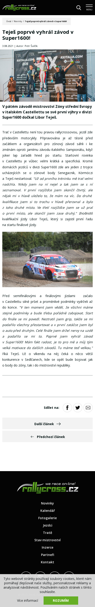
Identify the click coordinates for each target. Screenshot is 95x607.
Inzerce (47, 547)
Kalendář (47, 510)
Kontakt (47, 562)
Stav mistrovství (47, 540)
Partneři (47, 555)
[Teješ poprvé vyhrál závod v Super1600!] (47, 76)
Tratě (47, 532)
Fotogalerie (47, 518)
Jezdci (47, 525)
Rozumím (61, 600)
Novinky (18, 21)
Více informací (27, 600)
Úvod (8, 21)
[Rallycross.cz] (19, 7)
